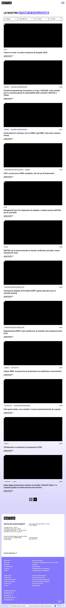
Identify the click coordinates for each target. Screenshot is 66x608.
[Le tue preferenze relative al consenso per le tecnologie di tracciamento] (63, 605)
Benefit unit (60, 602)
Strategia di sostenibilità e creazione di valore (45, 562)
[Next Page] (35, 499)
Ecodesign (35, 564)
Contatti (6, 585)
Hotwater (6, 568)
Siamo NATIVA (7, 577)
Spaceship (6, 564)
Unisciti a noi (7, 583)
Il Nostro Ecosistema (10, 579)
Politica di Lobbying (37, 583)
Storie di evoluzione (9, 581)
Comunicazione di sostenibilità (40, 570)
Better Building (8, 566)
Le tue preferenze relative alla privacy (40, 606)
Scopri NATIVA (7, 575)
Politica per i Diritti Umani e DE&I (41, 579)
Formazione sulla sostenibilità (41, 568)
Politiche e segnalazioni (39, 575)
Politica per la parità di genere (40, 581)
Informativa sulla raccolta (18, 606)
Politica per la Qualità (38, 577)
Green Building (36, 566)
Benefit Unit (7, 560)
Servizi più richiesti (37, 560)
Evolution (6, 562)
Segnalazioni (35, 585)
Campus (6, 570)
